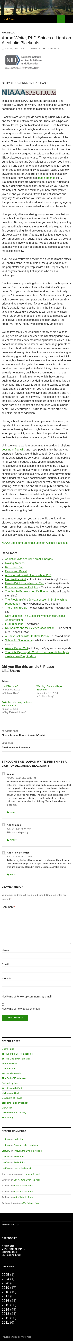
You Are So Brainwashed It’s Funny (26, 591)
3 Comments (52, 48)
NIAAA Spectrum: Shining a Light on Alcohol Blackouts (35, 542)
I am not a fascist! (23, 1168)
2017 (5, 1296)
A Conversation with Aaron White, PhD (28, 575)
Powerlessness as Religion (21, 587)
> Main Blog (8, 33)
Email (5, 964)
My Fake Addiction (11, 1254)
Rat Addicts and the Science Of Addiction (29, 628)
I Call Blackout (14, 624)
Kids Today (7, 1117)
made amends (46, 177)
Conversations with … (13, 1248)
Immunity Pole (9, 1063)
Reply (13, 812)
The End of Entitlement (14, 1078)
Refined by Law (10, 1083)
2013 (5, 1313)
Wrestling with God (12, 1088)
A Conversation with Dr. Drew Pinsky (27, 636)
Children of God (10, 1093)
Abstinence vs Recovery (16, 745)
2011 (5, 1322)
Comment (8, 907)
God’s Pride (8, 1048)
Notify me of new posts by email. (21, 1008)
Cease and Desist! (16, 571)
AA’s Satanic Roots (23, 1185)
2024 (5, 1279)
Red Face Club (14, 567)
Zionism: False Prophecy (15, 1102)
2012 (5, 1318)
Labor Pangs (8, 1068)
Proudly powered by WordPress (16, 1337)
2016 (5, 1300)
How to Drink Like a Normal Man (24, 583)
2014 (5, 1309)
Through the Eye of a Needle (17, 1053)
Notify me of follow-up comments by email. (27, 996)
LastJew (6, 1139)
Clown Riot (7, 1107)
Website (7, 978)
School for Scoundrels (18, 640)
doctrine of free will (13, 449)
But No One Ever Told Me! (16, 1058)
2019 (5, 1287)
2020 (5, 1283)
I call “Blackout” (10, 686)
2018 (5, 1292)
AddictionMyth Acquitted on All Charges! (29, 559)
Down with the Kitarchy (14, 1112)
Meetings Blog (9, 1251)
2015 (5, 1305)
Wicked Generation (12, 1073)
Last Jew (8, 19)
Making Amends (14, 563)
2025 (5, 1274)
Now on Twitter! (11, 1225)
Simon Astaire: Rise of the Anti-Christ (23, 733)
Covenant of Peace (12, 1097)
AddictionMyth (31, 48)
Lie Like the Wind (15, 579)
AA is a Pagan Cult (16, 648)
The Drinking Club (16, 607)
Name (5, 950)
